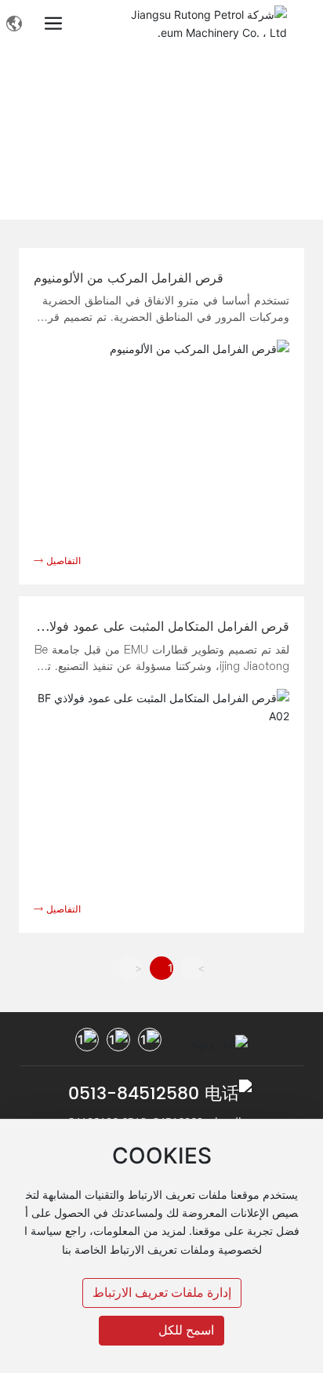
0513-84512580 (133, 1094)
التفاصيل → (57, 560)
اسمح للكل (186, 1330)
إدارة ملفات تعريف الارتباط (162, 1292)
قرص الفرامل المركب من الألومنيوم (128, 277)
